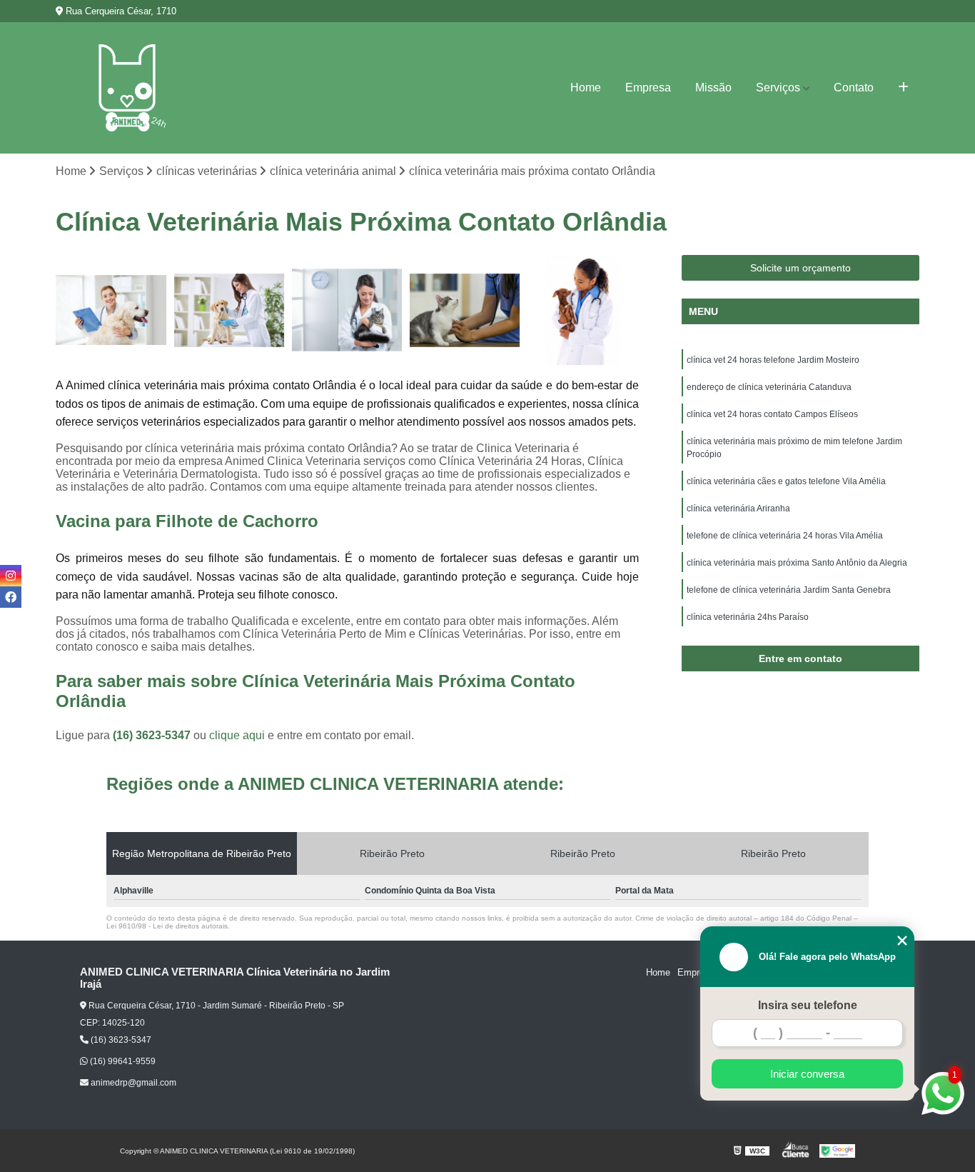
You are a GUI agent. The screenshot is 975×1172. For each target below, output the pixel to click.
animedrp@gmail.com (132, 1083)
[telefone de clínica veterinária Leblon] (347, 310)
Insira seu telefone (807, 1005)
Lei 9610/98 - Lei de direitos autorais (167, 926)
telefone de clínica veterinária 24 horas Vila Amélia (785, 536)
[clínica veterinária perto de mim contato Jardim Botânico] (111, 310)
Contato (854, 87)
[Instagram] (10, 575)
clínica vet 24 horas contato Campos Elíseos (772, 414)
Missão (713, 87)
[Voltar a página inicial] (127, 88)
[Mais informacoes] (903, 88)
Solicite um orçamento (800, 268)
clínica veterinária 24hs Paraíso (748, 617)
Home (585, 87)
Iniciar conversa (807, 1074)
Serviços (778, 87)
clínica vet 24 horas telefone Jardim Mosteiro (773, 360)
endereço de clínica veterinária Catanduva (769, 387)
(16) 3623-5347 (153, 735)
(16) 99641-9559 (122, 1061)
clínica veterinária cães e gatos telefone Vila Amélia (786, 481)
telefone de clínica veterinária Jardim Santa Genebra (789, 590)
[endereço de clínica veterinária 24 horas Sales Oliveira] (465, 310)
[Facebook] (10, 597)
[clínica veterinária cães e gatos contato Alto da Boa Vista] (229, 310)
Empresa (648, 87)
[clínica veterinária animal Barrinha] (582, 310)
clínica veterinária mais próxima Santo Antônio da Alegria (797, 563)
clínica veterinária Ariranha (738, 509)
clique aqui (237, 735)
